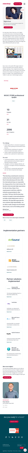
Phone (6, 405)
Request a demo (17, 3)
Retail (13, 101)
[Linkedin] (12, 437)
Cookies (19, 450)
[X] (9, 437)
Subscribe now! (7, 377)
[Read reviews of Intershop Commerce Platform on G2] (14, 430)
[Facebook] (6, 437)
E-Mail (6, 407)
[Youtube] (19, 437)
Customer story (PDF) (8, 27)
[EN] (7, 3)
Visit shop (6, 80)
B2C (5, 220)
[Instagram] (22, 437)
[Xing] (15, 437)
